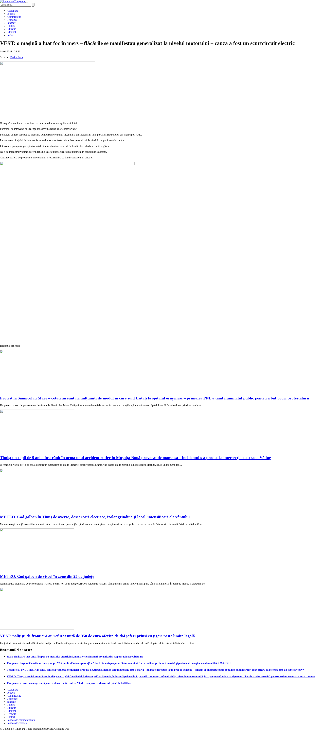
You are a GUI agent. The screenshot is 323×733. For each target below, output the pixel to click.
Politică (11, 13)
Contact (11, 716)
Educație (11, 28)
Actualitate (12, 10)
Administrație (14, 16)
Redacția (11, 713)
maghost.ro (76, 728)
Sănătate (11, 22)
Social (10, 35)
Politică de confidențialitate (21, 720)
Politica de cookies (17, 723)
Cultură (11, 25)
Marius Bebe (16, 57)
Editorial (11, 32)
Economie (12, 19)
